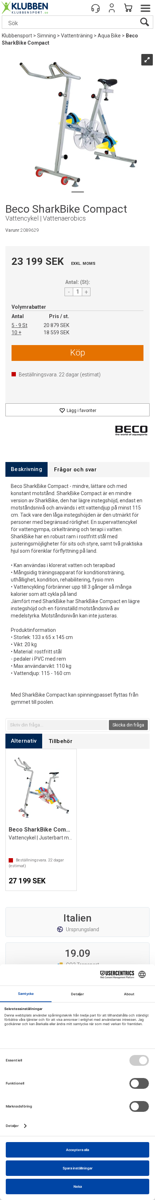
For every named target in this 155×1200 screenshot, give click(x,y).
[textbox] (57, 725)
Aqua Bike (109, 36)
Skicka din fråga (128, 725)
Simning (46, 36)
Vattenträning (77, 36)
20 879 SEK (56, 325)
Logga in (112, 8)
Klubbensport (17, 36)
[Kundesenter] (95, 8)
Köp (77, 353)
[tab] (26, 469)
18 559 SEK (56, 332)
